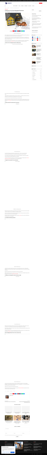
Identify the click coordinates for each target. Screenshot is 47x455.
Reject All (8, 452)
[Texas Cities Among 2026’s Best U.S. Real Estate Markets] (17, 408)
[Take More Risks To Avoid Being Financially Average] (9, 408)
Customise (4, 452)
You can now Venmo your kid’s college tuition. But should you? (38, 46)
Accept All (12, 452)
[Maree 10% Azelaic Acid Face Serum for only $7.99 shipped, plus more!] (26, 408)
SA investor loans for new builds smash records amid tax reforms (38, 62)
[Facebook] (33, 3)
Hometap (20, 215)
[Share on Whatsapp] (22, 31)
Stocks (37, 78)
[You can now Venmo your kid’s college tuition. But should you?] (34, 46)
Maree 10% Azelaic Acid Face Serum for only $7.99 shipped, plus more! (26, 413)
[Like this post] (13, 31)
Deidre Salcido (8, 11)
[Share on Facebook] (15, 31)
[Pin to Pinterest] (18, 31)
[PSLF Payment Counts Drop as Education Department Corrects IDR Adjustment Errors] (34, 50)
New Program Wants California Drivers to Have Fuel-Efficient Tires (25, 422)
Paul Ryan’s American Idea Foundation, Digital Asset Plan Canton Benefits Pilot (36, 24)
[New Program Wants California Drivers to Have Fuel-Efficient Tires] (26, 417)
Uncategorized (37, 79)
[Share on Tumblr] (19, 31)
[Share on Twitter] (16, 31)
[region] (8, 450)
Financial (37, 72)
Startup (37, 76)
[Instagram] (35, 3)
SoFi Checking (9, 100)
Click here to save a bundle (15, 273)
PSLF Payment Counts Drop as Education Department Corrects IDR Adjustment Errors (36, 19)
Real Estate (37, 75)
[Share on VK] (21, 31)
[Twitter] (34, 3)
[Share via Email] (24, 31)
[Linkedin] (36, 3)
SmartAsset (9, 331)
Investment (37, 73)
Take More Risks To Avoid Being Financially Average (38, 54)
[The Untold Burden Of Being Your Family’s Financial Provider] (9, 417)
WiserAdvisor (12, 41)
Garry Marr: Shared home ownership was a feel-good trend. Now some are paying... (17, 422)
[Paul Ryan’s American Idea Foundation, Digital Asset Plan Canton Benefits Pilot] (34, 58)
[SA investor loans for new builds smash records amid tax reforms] (34, 62)
